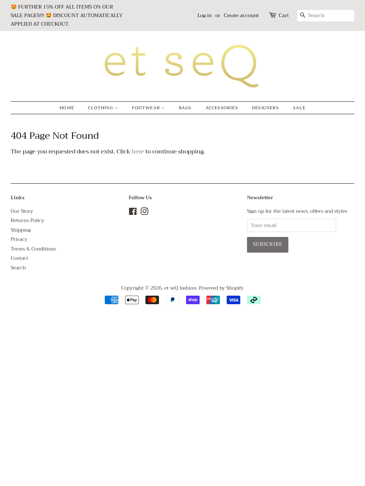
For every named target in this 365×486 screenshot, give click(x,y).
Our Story (22, 211)
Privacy (19, 239)
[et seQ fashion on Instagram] (144, 213)
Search (18, 268)
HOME (67, 107)
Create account (241, 15)
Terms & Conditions (33, 249)
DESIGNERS (265, 107)
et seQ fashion (180, 288)
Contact (19, 258)
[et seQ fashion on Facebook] (133, 213)
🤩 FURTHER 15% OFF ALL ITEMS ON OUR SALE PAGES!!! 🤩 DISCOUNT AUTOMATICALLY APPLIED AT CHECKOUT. (67, 15)
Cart (284, 15)
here (138, 152)
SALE (299, 107)
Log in (204, 15)
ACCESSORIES (222, 107)
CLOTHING (101, 107)
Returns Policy (27, 220)
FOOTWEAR (146, 107)
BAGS (185, 107)
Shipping (21, 230)
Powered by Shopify (221, 288)
